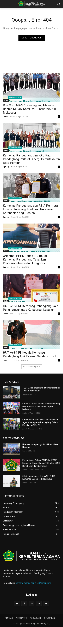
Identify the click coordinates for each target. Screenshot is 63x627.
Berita (6, 100)
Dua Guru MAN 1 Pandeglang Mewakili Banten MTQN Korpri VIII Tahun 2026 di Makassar (30, 108)
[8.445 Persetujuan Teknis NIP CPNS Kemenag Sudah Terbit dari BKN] (11, 481)
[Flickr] (31, 603)
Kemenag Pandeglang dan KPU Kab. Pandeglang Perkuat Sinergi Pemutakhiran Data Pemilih (31, 159)
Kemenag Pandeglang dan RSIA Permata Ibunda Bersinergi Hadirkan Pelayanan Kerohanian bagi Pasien (30, 209)
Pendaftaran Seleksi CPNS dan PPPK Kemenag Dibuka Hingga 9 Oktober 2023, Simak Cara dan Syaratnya (41, 463)
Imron (5, 116)
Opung (6, 167)
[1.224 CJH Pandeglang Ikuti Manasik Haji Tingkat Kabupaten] (11, 392)
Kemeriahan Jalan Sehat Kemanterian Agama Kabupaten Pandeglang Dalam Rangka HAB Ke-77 (40, 422)
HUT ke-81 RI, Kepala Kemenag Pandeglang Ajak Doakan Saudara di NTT (31, 354)
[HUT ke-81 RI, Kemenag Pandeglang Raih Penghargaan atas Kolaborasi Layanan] (31, 288)
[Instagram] (39, 603)
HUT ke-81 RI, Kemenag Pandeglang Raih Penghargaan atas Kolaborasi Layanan (30, 307)
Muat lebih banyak (30, 366)
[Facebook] (24, 603)
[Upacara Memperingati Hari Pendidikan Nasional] (11, 449)
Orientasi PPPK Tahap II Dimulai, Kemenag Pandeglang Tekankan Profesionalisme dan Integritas (25, 259)
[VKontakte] (46, 603)
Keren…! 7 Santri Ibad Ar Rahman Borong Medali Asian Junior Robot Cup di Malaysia (41, 406)
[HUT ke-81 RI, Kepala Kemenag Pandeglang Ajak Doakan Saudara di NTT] (31, 334)
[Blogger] (17, 603)
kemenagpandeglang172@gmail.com (33, 583)
